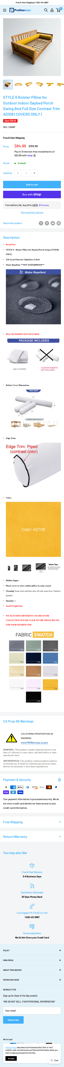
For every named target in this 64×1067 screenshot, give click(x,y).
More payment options (32, 212)
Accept (11, 1058)
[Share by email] (59, 223)
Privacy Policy (11, 1047)
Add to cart (32, 184)
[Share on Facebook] (41, 223)
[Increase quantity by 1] (34, 173)
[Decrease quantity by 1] (18, 173)
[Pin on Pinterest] (47, 223)
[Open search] (46, 10)
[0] (58, 10)
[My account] (52, 10)
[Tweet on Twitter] (53, 223)
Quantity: (8, 173)
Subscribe (13, 1019)
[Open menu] (4, 10)
